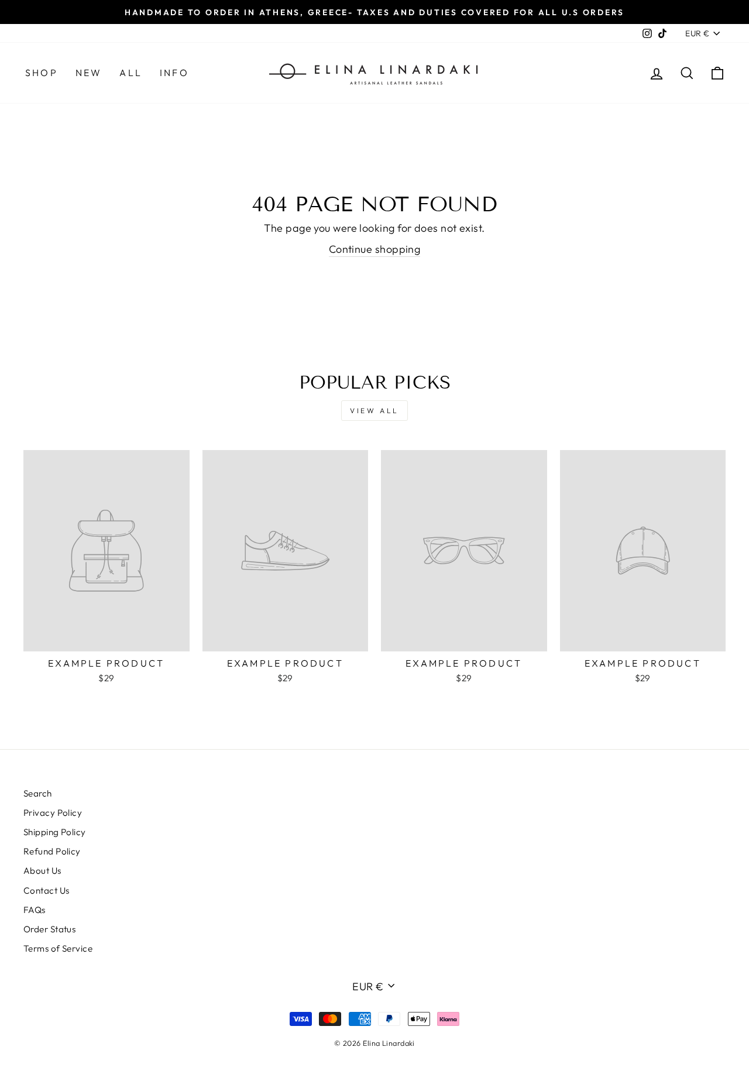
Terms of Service (57, 948)
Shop (41, 72)
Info (174, 72)
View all (374, 410)
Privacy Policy (52, 812)
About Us (42, 870)
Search (37, 793)
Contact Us (46, 890)
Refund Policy (52, 851)
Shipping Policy (54, 832)
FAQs (34, 909)
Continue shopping (375, 249)
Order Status (49, 929)
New (88, 72)
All (130, 72)
